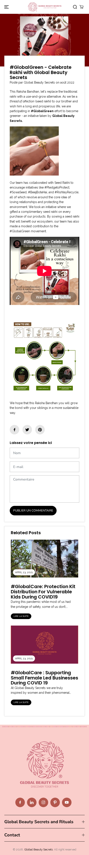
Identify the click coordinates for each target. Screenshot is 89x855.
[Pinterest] (40, 429)
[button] (5, 7)
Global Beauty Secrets (38, 849)
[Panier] (81, 7)
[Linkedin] (32, 802)
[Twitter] (27, 429)
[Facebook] (14, 429)
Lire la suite (21, 616)
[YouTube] (67, 802)
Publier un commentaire (33, 510)
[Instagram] (43, 802)
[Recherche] (75, 7)
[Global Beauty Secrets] (44, 7)
